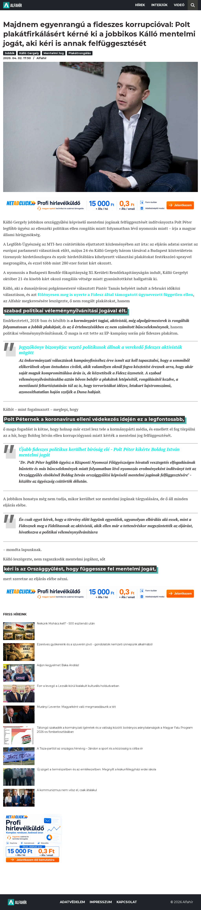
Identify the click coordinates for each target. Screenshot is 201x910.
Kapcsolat (127, 902)
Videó (179, 5)
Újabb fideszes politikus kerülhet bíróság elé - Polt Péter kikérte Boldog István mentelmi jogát (99, 452)
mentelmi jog (54, 53)
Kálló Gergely (29, 53)
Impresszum (101, 902)
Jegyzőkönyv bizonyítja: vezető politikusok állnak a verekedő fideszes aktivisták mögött (100, 350)
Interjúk (159, 5)
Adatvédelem (72, 902)
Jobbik (10, 53)
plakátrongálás (80, 53)
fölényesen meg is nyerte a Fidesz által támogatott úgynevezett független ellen (115, 294)
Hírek (140, 5)
